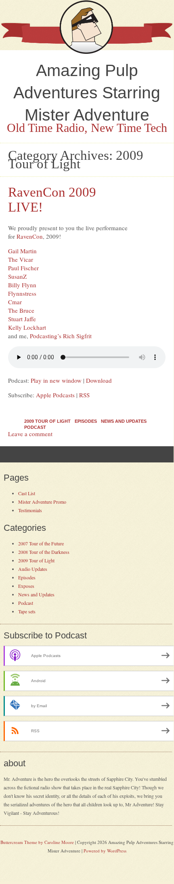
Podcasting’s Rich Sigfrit (61, 336)
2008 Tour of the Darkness (43, 552)
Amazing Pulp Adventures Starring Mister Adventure (86, 92)
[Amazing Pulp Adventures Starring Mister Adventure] (87, 52)
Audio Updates (32, 569)
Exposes (26, 586)
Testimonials (30, 510)
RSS (84, 395)
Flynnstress (22, 293)
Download (99, 380)
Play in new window (56, 380)
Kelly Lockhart (27, 327)
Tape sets (27, 611)
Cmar (15, 302)
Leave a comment (30, 434)
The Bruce (21, 310)
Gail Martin (22, 251)
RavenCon (30, 236)
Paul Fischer (23, 268)
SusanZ (17, 276)
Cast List (26, 493)
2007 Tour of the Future (41, 543)
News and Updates (124, 421)
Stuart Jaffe (22, 319)
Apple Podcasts (55, 395)
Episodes (86, 421)
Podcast (35, 427)
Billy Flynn (22, 285)
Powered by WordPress (105, 851)
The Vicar (20, 259)
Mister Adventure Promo (42, 501)
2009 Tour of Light (47, 421)
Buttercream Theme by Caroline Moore (37, 842)
